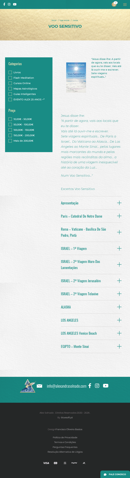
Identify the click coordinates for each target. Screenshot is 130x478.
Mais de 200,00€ (23, 140)
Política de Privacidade (65, 437)
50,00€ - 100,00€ (23, 124)
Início (54, 20)
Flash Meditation (24, 77)
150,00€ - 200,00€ (24, 135)
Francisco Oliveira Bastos (69, 429)
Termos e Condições (65, 442)
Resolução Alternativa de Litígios (65, 451)
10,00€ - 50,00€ (23, 119)
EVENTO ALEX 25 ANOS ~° (29, 99)
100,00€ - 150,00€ (24, 129)
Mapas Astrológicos (25, 88)
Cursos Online (22, 83)
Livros (75, 20)
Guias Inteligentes (25, 94)
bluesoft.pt (67, 417)
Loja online (64, 20)
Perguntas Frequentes (65, 447)
